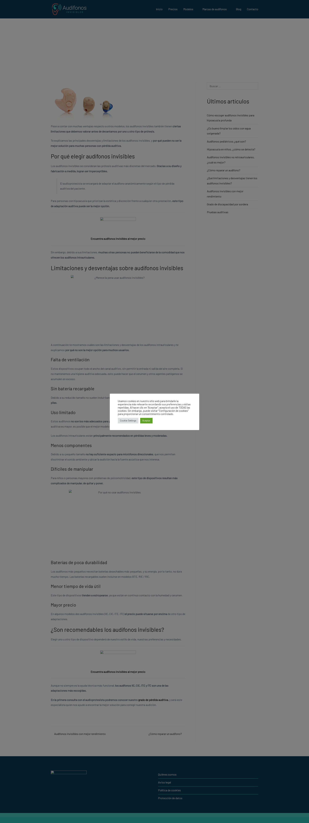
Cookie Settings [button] (128, 420)
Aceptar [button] (146, 420)
